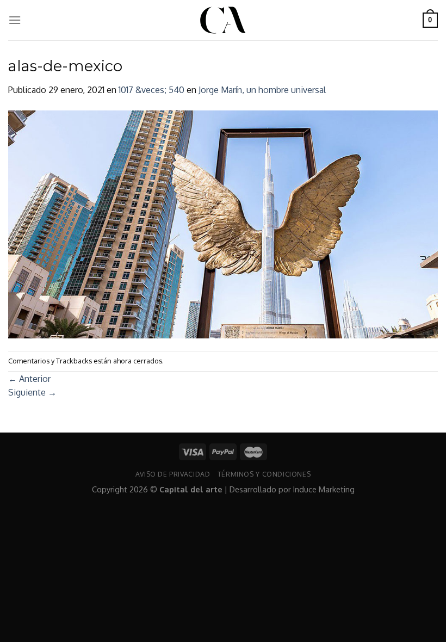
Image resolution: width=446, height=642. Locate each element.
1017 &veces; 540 (151, 89)
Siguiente (32, 392)
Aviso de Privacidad (172, 474)
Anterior (29, 378)
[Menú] (14, 20)
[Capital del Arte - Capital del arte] (223, 20)
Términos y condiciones (264, 474)
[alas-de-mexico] (223, 223)
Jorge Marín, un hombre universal (262, 89)
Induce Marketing (324, 489)
